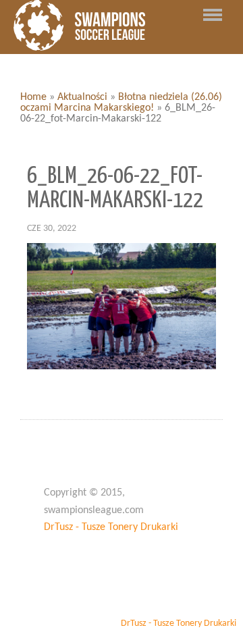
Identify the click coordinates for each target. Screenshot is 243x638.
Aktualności (82, 97)
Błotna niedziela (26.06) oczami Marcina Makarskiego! (121, 102)
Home (33, 97)
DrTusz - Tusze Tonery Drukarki (111, 527)
